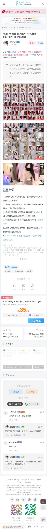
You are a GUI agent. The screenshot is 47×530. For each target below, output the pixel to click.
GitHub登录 (16, 404)
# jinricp (8, 271)
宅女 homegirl (22, 27)
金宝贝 (12, 42)
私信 (41, 43)
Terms (24, 479)
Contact (28, 482)
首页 (5, 27)
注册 (32, 391)
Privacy (16, 479)
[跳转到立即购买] (43, 519)
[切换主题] (43, 507)
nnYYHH (13, 442)
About (8, 479)
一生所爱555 (14, 412)
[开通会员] (43, 501)
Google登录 (33, 404)
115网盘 (33, 54)
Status (32, 479)
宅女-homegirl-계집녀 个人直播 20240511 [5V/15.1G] (20, 35)
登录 (17, 391)
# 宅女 (29, 271)
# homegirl (19, 271)
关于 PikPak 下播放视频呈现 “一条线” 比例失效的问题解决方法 (23, 53)
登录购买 (37, 320)
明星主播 (12, 27)
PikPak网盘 (11, 52)
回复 (16, 420)
